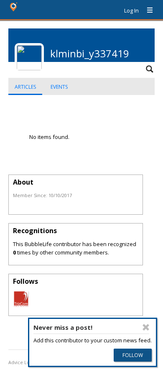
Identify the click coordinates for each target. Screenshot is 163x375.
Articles (25, 86)
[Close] (146, 327)
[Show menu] (147, 10)
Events (59, 86)
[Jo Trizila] (21, 305)
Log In (131, 10)
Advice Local (22, 362)
